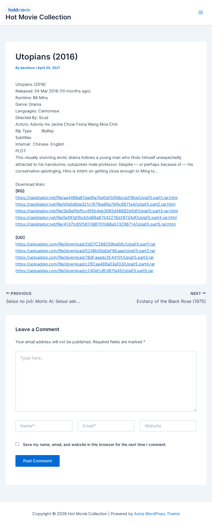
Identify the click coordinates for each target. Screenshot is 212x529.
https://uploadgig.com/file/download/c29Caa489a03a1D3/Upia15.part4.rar (85, 264)
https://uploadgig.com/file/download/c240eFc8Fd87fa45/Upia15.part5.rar (84, 270)
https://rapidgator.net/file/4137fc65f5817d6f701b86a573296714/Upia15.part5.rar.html (95, 224)
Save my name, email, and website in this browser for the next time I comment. (94, 444)
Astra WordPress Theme (157, 513)
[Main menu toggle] (200, 13)
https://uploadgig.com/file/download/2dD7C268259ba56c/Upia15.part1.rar (85, 244)
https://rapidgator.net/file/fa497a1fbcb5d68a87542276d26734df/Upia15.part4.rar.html (96, 217)
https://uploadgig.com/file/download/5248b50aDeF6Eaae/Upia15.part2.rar (85, 250)
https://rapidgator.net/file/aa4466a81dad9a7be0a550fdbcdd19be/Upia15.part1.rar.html (96, 197)
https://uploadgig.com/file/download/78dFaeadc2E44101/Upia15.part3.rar (84, 257)
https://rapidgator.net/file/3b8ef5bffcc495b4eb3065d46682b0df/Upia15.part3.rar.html (96, 210)
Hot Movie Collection (38, 17)
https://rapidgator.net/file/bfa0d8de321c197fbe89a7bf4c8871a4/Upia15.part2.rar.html (95, 204)
